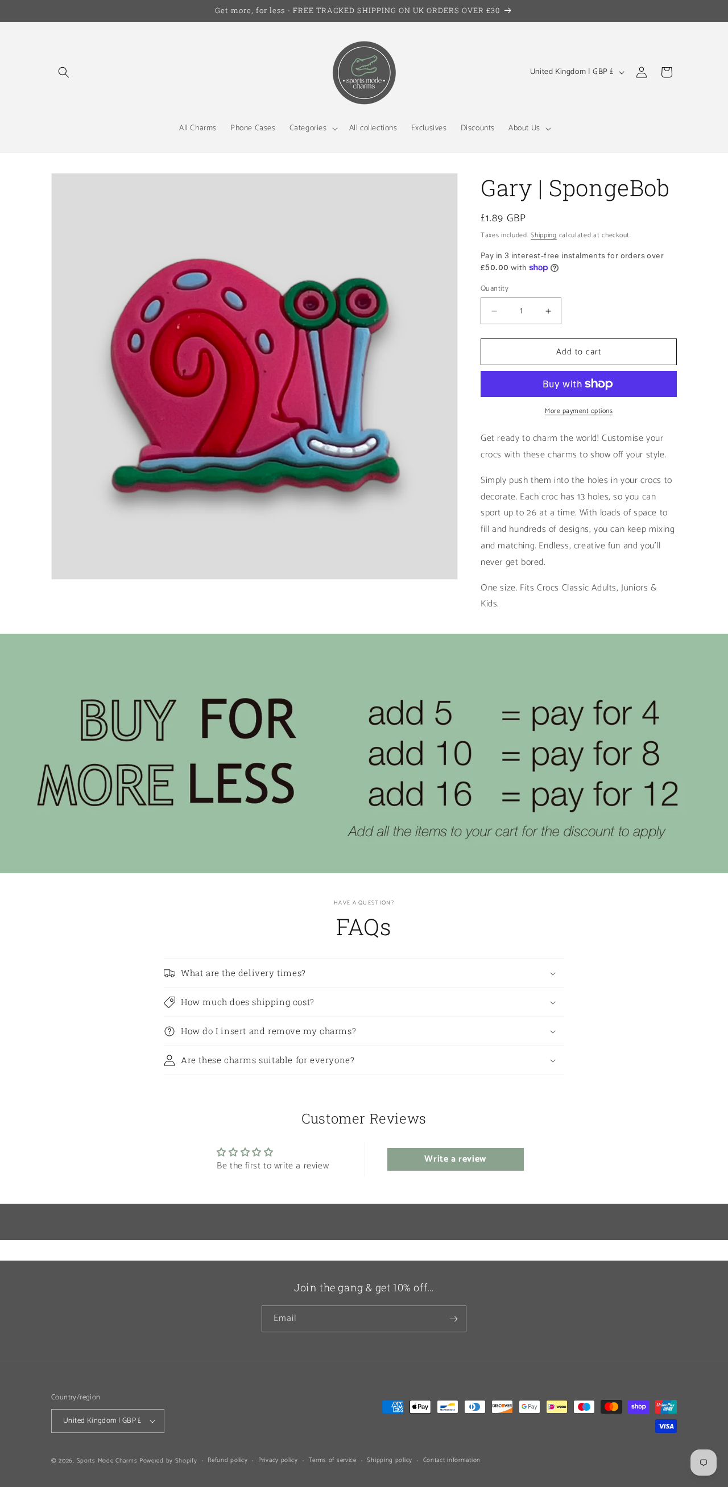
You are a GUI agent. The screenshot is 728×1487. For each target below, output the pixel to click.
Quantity (494, 289)
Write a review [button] (455, 1159)
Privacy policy (278, 1461)
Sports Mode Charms (107, 1461)
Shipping (544, 235)
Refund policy (227, 1461)
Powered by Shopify (168, 1461)
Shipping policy (389, 1461)
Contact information (452, 1461)
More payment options (579, 411)
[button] (63, 72)
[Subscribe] (453, 1319)
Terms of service (333, 1461)
